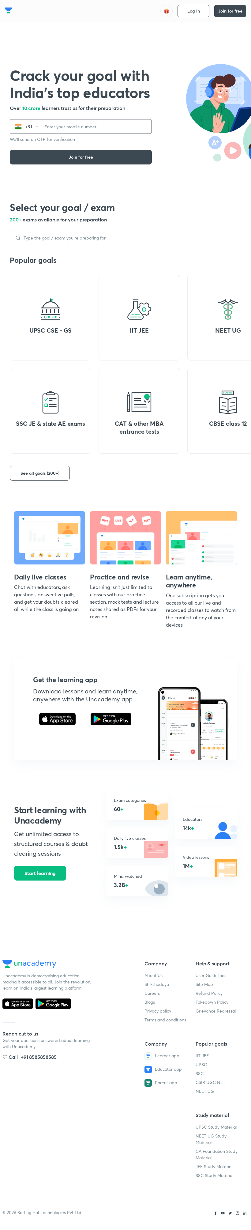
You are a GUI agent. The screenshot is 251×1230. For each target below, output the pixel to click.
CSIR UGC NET (210, 1082)
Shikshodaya (156, 984)
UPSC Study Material (216, 1127)
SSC (200, 1073)
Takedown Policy (212, 1002)
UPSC (201, 1064)
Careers (152, 993)
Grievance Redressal (216, 1011)
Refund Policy (209, 993)
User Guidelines (211, 975)
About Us (153, 975)
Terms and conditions (165, 1020)
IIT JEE (202, 1055)
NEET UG (205, 1091)
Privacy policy (157, 1011)
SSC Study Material (214, 1175)
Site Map (204, 984)
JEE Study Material (214, 1166)
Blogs (149, 1002)
